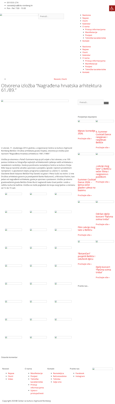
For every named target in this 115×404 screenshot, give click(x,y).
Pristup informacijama (95, 29)
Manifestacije (91, 32)
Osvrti (85, 20)
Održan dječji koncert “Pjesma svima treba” (104, 216)
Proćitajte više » (85, 138)
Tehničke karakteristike (95, 38)
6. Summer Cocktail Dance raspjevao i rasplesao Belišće (103, 137)
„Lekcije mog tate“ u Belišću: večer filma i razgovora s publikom (104, 171)
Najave (85, 18)
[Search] (106, 103)
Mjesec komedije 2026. (86, 132)
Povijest (88, 35)
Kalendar (86, 23)
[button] (112, 8)
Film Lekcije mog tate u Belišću (86, 228)
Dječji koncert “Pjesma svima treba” (103, 269)
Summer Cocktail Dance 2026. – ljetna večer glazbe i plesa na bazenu (87, 185)
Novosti (57, 79)
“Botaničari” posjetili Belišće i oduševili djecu (86, 256)
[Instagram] (67, 6)
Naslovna (86, 15)
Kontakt (85, 41)
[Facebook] (61, 6)
